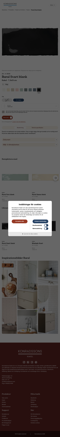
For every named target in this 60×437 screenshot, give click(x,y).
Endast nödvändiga (40, 221)
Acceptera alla (19, 221)
